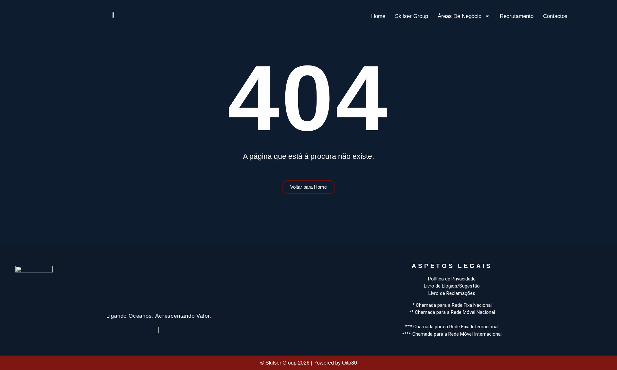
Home (378, 16)
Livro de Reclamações (451, 293)
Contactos (555, 16)
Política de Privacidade (452, 279)
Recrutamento (516, 16)
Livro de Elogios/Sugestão (452, 286)
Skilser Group (411, 16)
